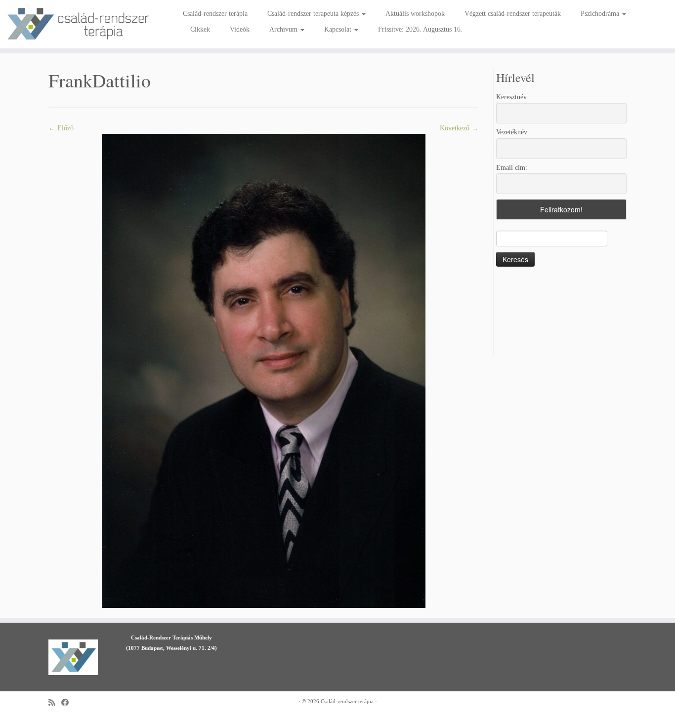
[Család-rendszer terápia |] (78, 24)
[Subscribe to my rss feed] (54, 702)
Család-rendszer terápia (215, 13)
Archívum (284, 29)
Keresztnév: (512, 97)
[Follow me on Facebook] (68, 702)
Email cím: (511, 167)
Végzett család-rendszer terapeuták (512, 13)
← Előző (61, 128)
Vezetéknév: (512, 132)
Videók (240, 29)
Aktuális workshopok (415, 13)
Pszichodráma (601, 13)
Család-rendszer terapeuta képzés (314, 13)
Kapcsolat (338, 29)
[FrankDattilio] (263, 370)
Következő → (459, 128)
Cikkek (200, 29)
